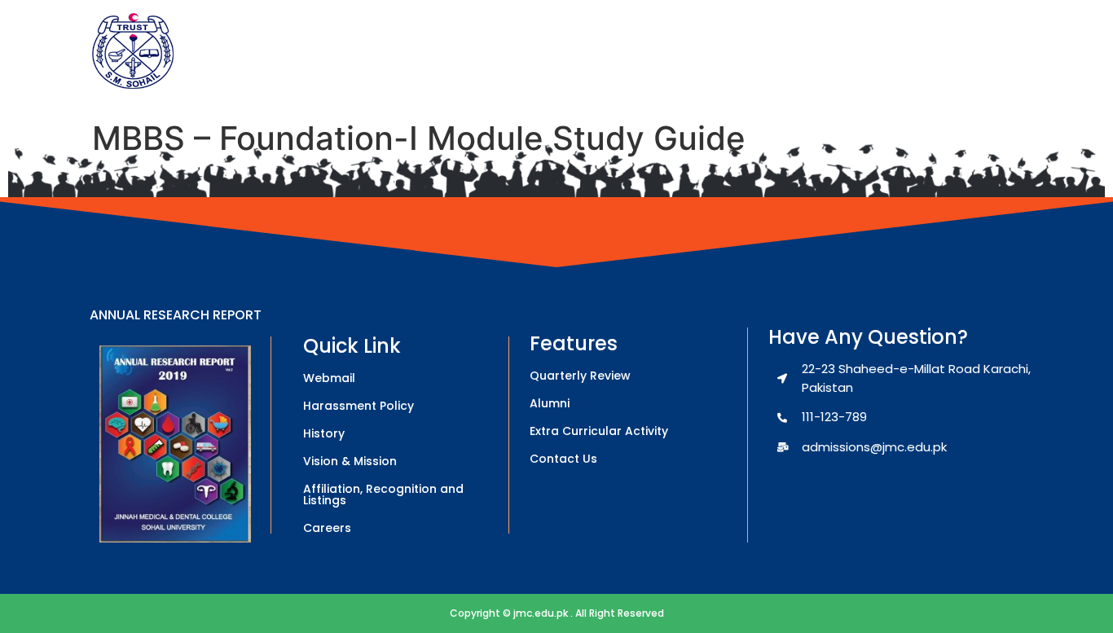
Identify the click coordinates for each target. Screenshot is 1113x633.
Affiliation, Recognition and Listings (383, 494)
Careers (327, 528)
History (324, 433)
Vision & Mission (350, 461)
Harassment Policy (358, 406)
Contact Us (563, 459)
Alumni (550, 403)
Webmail (329, 378)
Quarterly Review (580, 375)
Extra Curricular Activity (599, 431)
